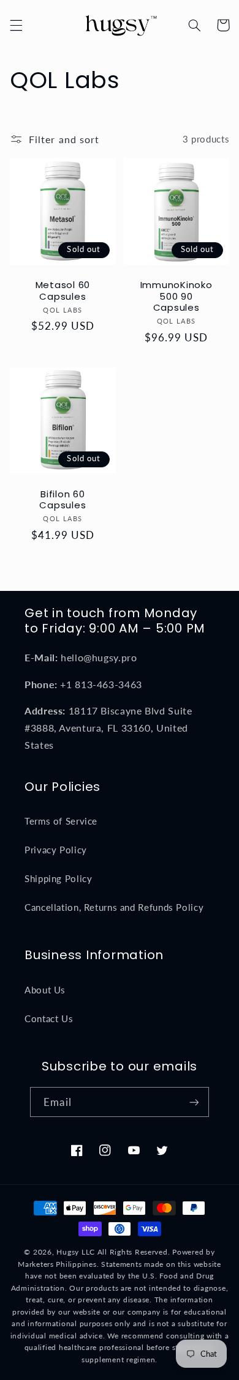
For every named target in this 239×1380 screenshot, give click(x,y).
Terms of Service (61, 820)
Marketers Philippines (57, 1264)
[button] (16, 25)
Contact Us (49, 1018)
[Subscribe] (194, 1102)
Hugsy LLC (75, 1252)
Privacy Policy (56, 849)
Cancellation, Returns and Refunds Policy (114, 907)
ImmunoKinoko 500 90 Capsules (176, 297)
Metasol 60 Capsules (63, 291)
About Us (45, 989)
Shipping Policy (58, 878)
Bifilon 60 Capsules (62, 500)
